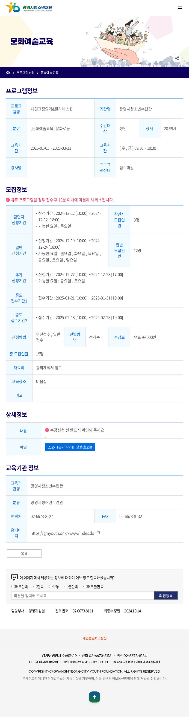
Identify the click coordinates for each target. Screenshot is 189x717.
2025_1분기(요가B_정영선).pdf (70, 447)
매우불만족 (95, 586)
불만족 (73, 586)
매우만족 (21, 586)
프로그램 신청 (26, 72)
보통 (56, 586)
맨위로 (94, 696)
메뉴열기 (179, 8)
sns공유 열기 (177, 58)
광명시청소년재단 (29, 7)
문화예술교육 (49, 72)
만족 (40, 586)
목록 (24, 553)
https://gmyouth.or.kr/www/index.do (62, 533)
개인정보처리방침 (94, 638)
